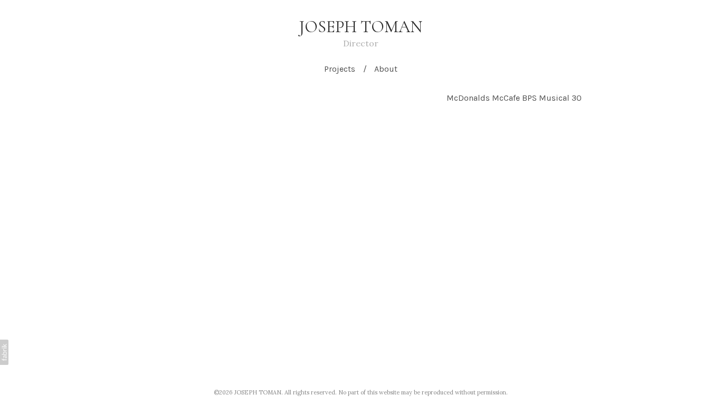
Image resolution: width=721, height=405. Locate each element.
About (385, 69)
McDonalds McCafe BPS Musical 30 (514, 98)
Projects (339, 69)
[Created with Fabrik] (4, 352)
